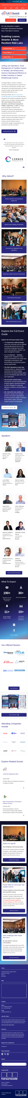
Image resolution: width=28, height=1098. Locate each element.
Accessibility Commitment (6, 1085)
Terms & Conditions (5, 1082)
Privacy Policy (4, 1084)
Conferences (4, 1046)
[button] (14, 715)
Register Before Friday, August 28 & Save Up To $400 (14, 4)
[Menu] (25, 13)
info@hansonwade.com (6, 1011)
